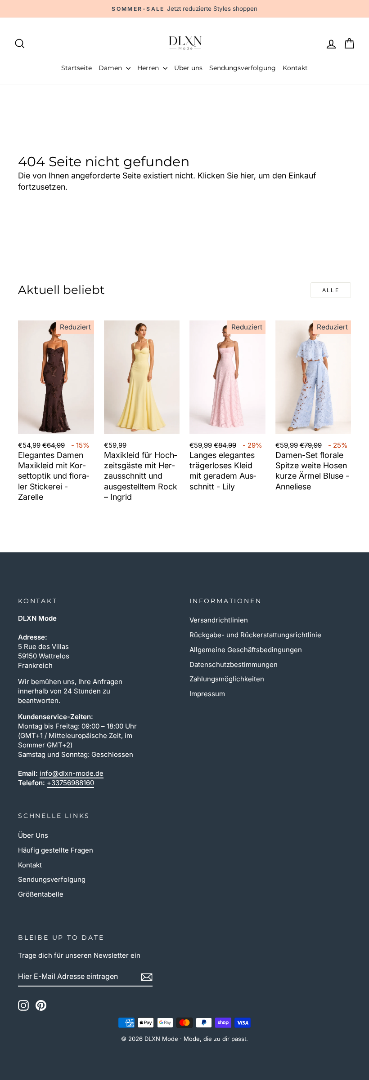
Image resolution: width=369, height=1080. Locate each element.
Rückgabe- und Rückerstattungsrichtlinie (255, 635)
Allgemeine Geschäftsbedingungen (245, 649)
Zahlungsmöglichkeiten (226, 679)
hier (247, 175)
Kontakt (295, 68)
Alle (331, 290)
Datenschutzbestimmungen (233, 664)
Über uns (188, 68)
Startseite (76, 68)
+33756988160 (70, 782)
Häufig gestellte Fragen (55, 850)
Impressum (207, 693)
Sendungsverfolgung (242, 68)
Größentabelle (40, 894)
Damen (111, 68)
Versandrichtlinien (218, 620)
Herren (149, 68)
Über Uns (33, 835)
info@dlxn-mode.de (72, 773)
